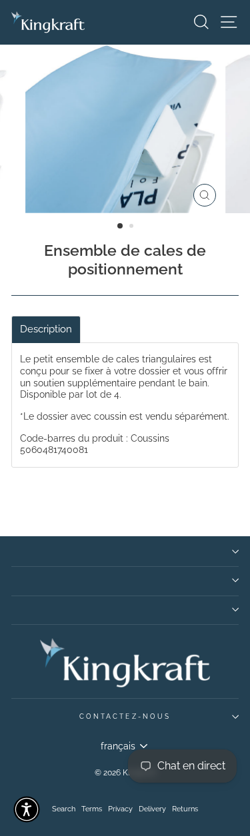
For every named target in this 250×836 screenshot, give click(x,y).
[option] (125, 129)
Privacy (120, 809)
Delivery (152, 809)
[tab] (46, 329)
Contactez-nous (125, 716)
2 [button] (132, 227)
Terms (91, 809)
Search (63, 809)
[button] (26, 809)
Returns (185, 809)
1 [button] (120, 226)
